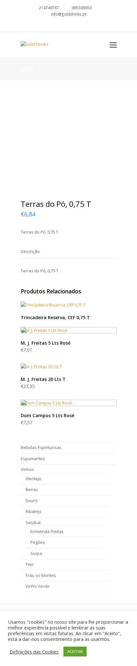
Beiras (31, 489)
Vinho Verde (37, 586)
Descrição (30, 251)
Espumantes (33, 458)
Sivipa (36, 553)
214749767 (49, 8)
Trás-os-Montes (40, 575)
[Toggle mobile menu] (113, 44)
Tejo (29, 564)
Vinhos (27, 469)
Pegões (37, 542)
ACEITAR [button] (75, 651)
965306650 (82, 8)
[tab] (30, 251)
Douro (31, 500)
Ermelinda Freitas (47, 531)
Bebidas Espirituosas (41, 447)
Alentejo (33, 478)
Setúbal (32, 522)
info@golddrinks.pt (68, 14)
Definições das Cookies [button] (34, 652)
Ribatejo (33, 511)
